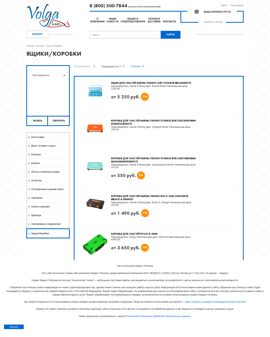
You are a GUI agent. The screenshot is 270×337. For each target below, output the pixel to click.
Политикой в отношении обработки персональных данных (158, 316)
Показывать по (110, 66)
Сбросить (58, 121)
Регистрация (237, 5)
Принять (14, 327)
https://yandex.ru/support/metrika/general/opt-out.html (215, 301)
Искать (37, 121)
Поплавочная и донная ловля (47, 189)
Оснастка (36, 180)
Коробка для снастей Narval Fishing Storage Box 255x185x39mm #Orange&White (153, 122)
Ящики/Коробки (40, 233)
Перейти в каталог (213, 21)
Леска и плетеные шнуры (45, 171)
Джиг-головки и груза (43, 145)
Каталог (37, 34)
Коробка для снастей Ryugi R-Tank (134, 234)
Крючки (35, 163)
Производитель (40, 75)
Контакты (169, 22)
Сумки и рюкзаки (40, 206)
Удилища (36, 215)
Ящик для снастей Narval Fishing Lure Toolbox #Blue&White (151, 83)
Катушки (36, 154)
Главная (30, 46)
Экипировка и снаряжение (46, 224)
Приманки (36, 198)
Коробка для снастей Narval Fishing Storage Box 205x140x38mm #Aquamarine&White (153, 160)
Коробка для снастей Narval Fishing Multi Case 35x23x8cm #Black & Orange (149, 198)
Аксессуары (37, 137)
